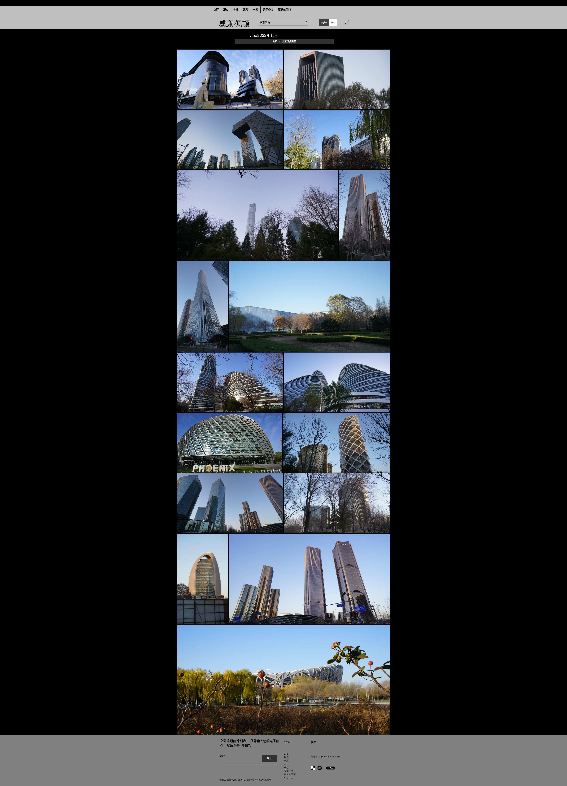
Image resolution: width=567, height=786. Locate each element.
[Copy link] (347, 22)
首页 (286, 754)
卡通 (286, 760)
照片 (286, 764)
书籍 (286, 767)
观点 (286, 757)
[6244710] (319, 768)
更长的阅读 (290, 774)
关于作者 (288, 770)
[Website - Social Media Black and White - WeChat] (313, 768)
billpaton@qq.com (329, 756)
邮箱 (221, 756)
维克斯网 (267, 780)
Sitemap (289, 778)
